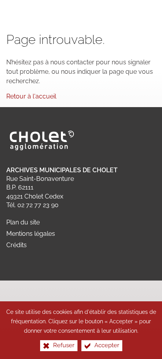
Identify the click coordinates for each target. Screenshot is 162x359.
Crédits (16, 245)
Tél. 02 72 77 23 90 (32, 205)
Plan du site (23, 222)
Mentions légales (30, 233)
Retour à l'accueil (31, 96)
